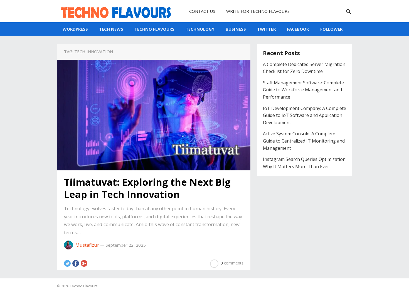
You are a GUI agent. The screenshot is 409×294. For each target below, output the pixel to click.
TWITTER (266, 29)
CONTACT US (202, 11)
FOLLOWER (331, 29)
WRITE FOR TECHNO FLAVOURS (258, 11)
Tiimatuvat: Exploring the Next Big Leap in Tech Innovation (147, 188)
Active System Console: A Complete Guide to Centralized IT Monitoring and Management (304, 141)
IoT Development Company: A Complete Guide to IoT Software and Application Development (304, 115)
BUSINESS (236, 29)
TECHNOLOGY (200, 29)
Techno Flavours (84, 285)
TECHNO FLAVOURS (154, 29)
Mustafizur (87, 245)
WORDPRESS (75, 29)
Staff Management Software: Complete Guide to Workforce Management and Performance (303, 90)
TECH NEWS (111, 29)
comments (232, 263)
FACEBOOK (298, 29)
